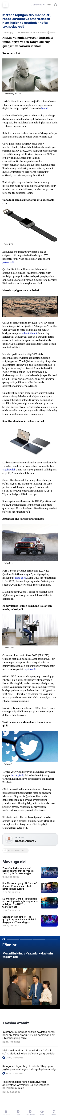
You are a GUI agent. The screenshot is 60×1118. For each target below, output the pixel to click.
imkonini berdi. (29, 333)
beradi (44, 108)
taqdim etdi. (30, 669)
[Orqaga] (5, 4)
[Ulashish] (55, 5)
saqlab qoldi (19, 577)
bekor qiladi (17, 775)
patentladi (8, 262)
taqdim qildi (8, 469)
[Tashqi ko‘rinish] (49, 5)
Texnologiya (8, 32)
